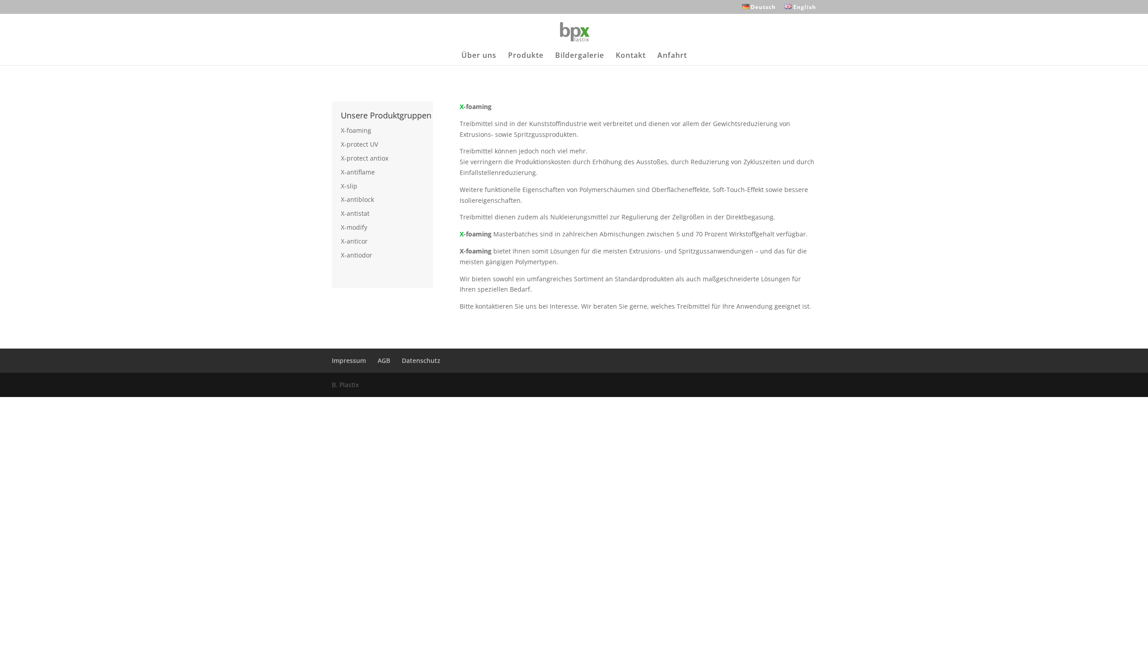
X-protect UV (359, 144)
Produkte (526, 56)
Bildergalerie (579, 56)
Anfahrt (672, 56)
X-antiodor (356, 255)
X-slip (349, 186)
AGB (384, 360)
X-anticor (354, 241)
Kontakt (631, 56)
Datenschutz (421, 360)
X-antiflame (358, 172)
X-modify (354, 227)
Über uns (478, 56)
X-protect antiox (364, 158)
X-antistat (355, 213)
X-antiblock (357, 199)
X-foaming (356, 130)
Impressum (349, 360)
